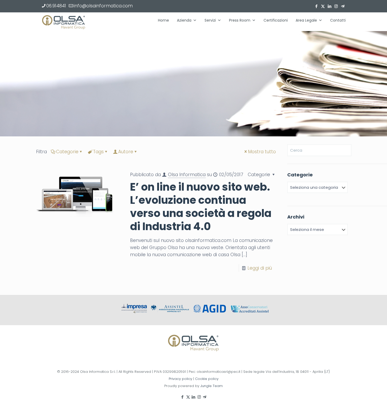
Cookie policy (207, 378)
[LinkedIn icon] (329, 6)
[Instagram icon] (336, 6)
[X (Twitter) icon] (323, 6)
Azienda (184, 20)
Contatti (338, 20)
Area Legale (306, 20)
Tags (98, 151)
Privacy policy (180, 378)
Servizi (210, 20)
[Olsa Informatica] (63, 21)
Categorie (67, 151)
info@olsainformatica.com (103, 6)
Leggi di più (259, 268)
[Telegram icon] (343, 6)
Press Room (239, 20)
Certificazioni (276, 20)
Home (163, 20)
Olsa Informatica (187, 174)
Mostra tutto (262, 151)
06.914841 (56, 6)
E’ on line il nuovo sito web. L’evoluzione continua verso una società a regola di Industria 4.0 (200, 207)
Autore (125, 151)
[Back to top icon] (361, 405)
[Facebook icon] (316, 6)
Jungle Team (211, 385)
